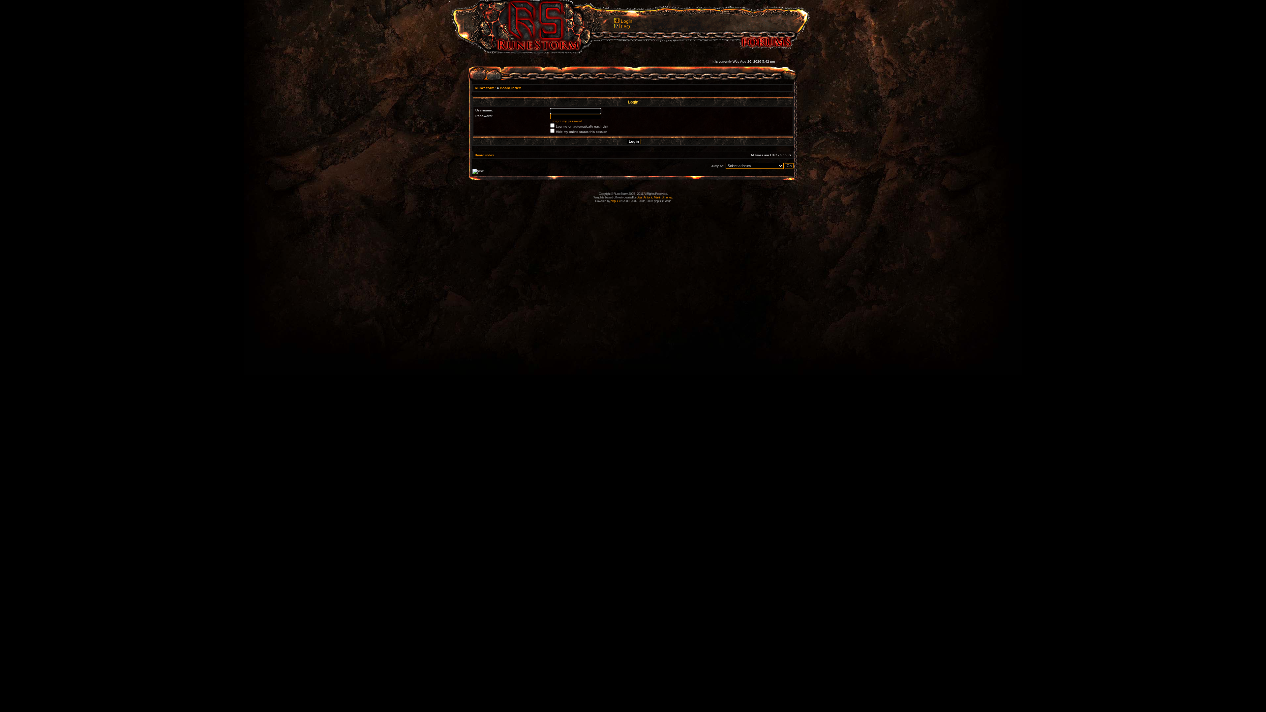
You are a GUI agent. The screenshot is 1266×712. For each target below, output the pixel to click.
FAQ (625, 26)
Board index (510, 88)
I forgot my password (566, 121)
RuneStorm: (486, 88)
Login (626, 21)
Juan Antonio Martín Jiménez (654, 197)
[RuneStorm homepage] (534, 51)
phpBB (615, 201)
